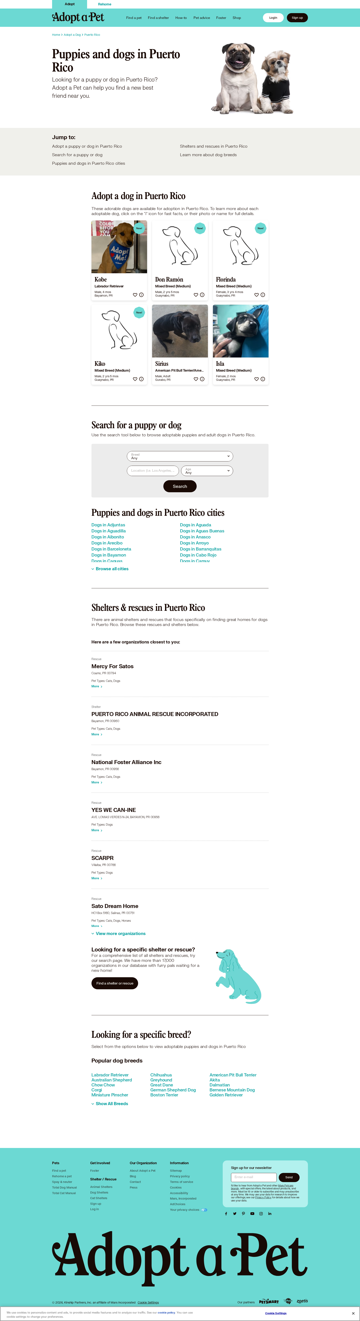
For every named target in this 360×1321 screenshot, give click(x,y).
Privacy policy (180, 1176)
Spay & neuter (62, 1182)
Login (273, 17)
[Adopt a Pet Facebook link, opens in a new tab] (227, 1213)
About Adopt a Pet (142, 1170)
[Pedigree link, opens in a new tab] (288, 1301)
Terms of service (181, 1182)
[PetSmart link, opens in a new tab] (269, 1301)
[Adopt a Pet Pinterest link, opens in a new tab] (244, 1213)
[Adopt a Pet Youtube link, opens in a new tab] (253, 1213)
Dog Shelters (99, 1192)
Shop (237, 18)
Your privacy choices (185, 1209)
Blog (133, 1176)
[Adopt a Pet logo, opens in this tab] (180, 1263)
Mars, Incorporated (183, 1198)
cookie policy (166, 1312)
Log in (94, 1209)
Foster (221, 18)
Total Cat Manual (64, 1193)
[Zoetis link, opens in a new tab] (302, 1301)
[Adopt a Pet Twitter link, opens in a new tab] (235, 1213)
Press (134, 1187)
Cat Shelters (98, 1198)
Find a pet (59, 1170)
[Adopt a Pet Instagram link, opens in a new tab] (262, 1213)
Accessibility (179, 1193)
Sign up (297, 17)
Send (289, 1177)
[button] (135, 294)
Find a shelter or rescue (114, 983)
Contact (135, 1182)
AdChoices (177, 1204)
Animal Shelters (101, 1187)
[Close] (353, 1313)
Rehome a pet (61, 1176)
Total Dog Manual (64, 1187)
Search (180, 486)
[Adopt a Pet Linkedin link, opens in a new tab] (269, 1213)
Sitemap (176, 1170)
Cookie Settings (148, 1302)
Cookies (175, 1187)
